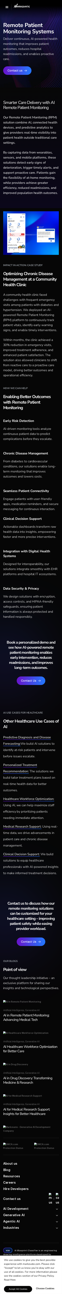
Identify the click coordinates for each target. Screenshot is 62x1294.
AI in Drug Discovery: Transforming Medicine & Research (27, 1080)
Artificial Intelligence (13, 1010)
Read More (10, 1279)
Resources (11, 1176)
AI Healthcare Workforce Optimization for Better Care (30, 1049)
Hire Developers (16, 1189)
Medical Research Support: (22, 826)
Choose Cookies (45, 1289)
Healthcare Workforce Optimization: (28, 799)
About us (10, 1163)
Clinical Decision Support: (21, 854)
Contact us (14, 70)
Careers (9, 1182)
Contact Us (28, 680)
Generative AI (32, 1010)
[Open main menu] (6, 7)
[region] (31, 1275)
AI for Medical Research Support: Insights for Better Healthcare (26, 1111)
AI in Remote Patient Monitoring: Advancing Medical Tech (26, 1017)
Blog (6, 1170)
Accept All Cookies (18, 1289)
